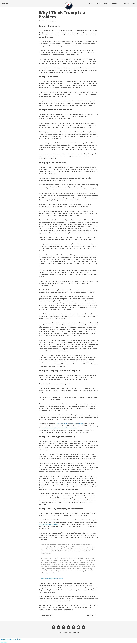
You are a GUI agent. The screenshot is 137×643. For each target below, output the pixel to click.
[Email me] (53, 627)
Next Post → (91, 615)
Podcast (98, 3)
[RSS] (83, 627)
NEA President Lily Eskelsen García (52, 578)
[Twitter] (68, 627)
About (134, 3)
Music (105, 3)
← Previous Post (47, 615)
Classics (124, 3)
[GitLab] (58, 627)
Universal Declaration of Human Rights (70, 424)
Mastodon (3, 642)
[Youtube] (78, 627)
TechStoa (4, 4)
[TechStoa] (68, 6)
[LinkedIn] (73, 627)
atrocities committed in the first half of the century (59, 428)
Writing (114, 3)
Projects (90, 3)
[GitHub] (63, 627)
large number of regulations (48, 524)
